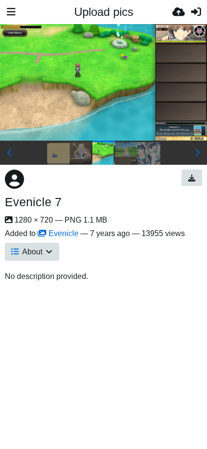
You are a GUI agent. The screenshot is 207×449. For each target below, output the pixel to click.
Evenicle (63, 233)
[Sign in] (196, 12)
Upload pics (103, 11)
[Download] (191, 178)
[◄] (9, 152)
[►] (197, 152)
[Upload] (178, 12)
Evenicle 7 (33, 202)
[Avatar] (14, 179)
